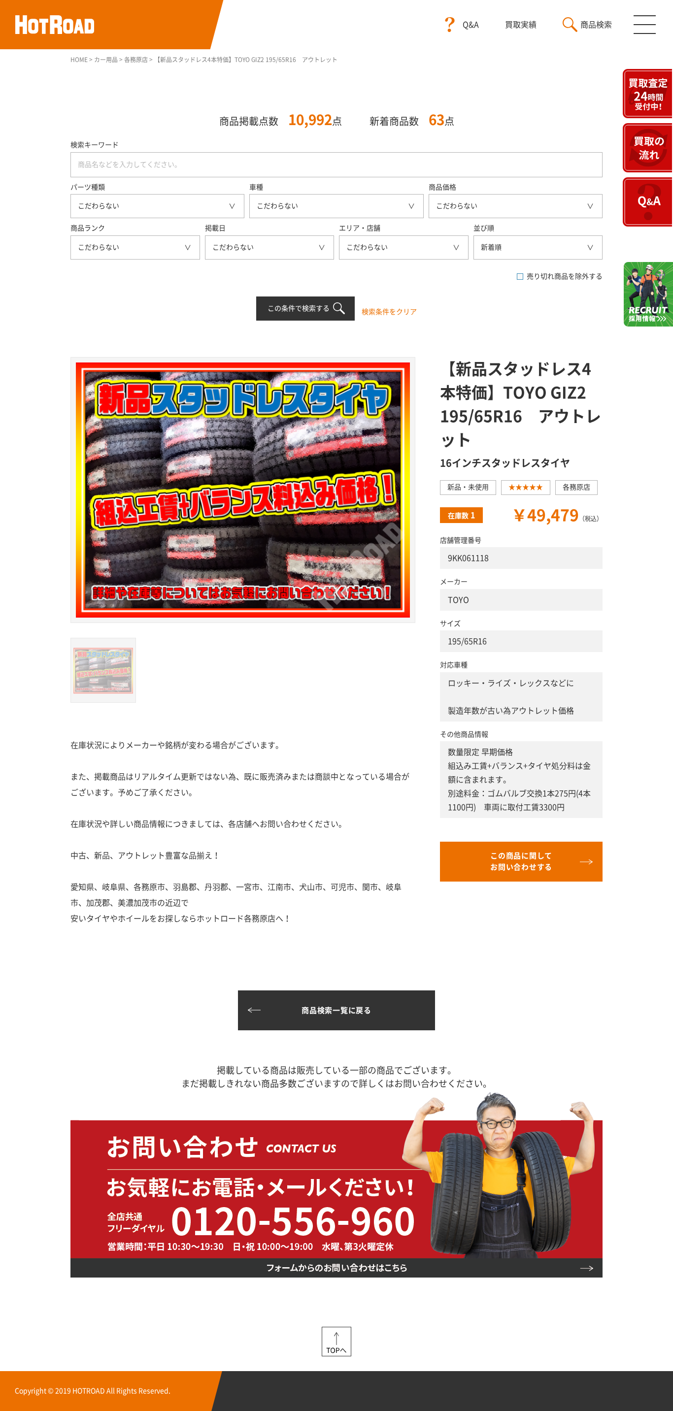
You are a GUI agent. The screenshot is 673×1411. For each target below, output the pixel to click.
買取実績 (521, 25)
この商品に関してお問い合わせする (521, 861)
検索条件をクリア (389, 311)
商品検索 (596, 25)
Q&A (471, 25)
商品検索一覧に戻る (336, 1010)
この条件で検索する (299, 308)
